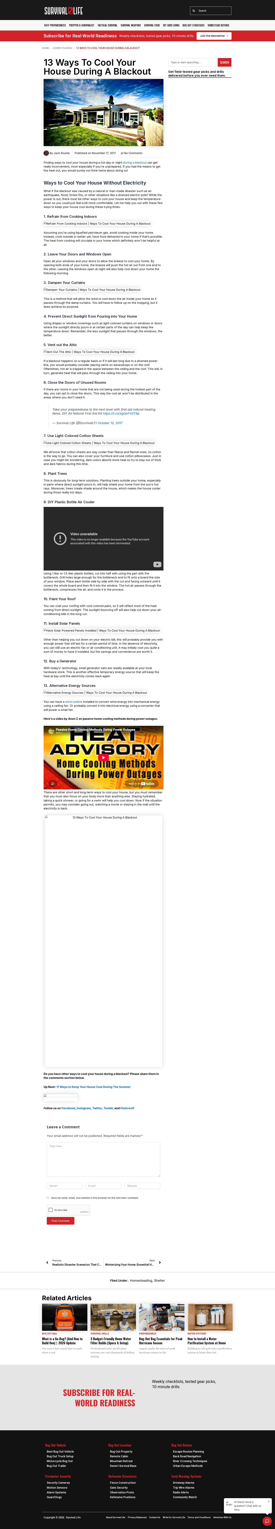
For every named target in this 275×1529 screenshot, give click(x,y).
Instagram (84, 1108)
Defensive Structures (122, 1476)
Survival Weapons (131, 25)
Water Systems (197, 1333)
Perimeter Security (58, 1476)
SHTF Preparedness (55, 25)
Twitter (97, 1108)
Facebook (68, 1108)
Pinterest (126, 1108)
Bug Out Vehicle (55, 1445)
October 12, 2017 (110, 423)
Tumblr (108, 1108)
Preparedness (147, 1333)
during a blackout (135, 162)
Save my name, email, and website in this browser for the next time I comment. (95, 1197)
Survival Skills (100, 1333)
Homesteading (62, 48)
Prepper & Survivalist (81, 25)
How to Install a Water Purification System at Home (207, 1340)
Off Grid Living (171, 25)
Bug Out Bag (49, 1333)
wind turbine (73, 701)
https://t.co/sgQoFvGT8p (121, 413)
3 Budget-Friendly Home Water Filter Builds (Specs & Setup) (111, 1340)
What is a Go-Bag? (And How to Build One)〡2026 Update (62, 1340)
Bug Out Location (119, 1445)
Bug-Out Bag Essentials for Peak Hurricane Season (160, 1340)
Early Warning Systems (186, 1476)
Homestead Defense (218, 25)
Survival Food (152, 25)
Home (45, 48)
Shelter (159, 1280)
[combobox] (210, 11)
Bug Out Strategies (193, 25)
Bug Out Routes (181, 1445)
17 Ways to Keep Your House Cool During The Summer (93, 1087)
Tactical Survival (107, 25)
